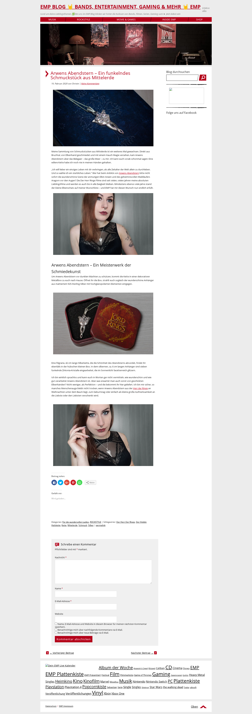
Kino (78, 681)
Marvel (104, 681)
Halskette (56, 525)
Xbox (107, 693)
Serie (120, 687)
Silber (91, 525)
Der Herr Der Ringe (125, 522)
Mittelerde (72, 525)
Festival (105, 675)
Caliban (160, 668)
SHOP (199, 19)
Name (59, 588)
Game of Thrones (143, 675)
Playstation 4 (73, 687)
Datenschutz (50, 706)
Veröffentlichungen (78, 693)
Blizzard (151, 668)
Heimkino (63, 681)
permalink (100, 525)
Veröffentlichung (55, 693)
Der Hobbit (141, 522)
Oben (194, 707)
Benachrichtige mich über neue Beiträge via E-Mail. (83, 632)
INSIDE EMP (169, 19)
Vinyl (97, 692)
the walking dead (173, 687)
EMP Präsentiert (92, 675)
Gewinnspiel (176, 675)
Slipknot (145, 687)
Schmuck (83, 525)
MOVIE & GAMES (126, 19)
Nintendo (139, 681)
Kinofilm (91, 681)
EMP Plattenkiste (64, 674)
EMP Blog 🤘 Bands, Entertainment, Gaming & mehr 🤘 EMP (120, 6)
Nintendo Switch (156, 681)
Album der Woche (116, 667)
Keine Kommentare (90, 83)
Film (114, 674)
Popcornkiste (94, 686)
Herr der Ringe (140, 388)
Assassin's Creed (141, 668)
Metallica (114, 681)
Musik (125, 681)
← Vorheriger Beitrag (62, 652)
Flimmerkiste (126, 675)
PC (170, 681)
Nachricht (61, 557)
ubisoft (193, 687)
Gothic (185, 675)
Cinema (177, 668)
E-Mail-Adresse (63, 601)
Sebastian (112, 687)
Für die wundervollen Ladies (75, 522)
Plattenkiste (186, 680)
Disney (186, 668)
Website (59, 613)
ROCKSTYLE (83, 19)
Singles (136, 687)
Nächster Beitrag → (142, 652)
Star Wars (156, 687)
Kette (64, 525)
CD (168, 667)
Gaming (161, 674)
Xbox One (117, 693)
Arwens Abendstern (129, 173)
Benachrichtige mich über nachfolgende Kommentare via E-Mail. (90, 629)
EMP (194, 667)
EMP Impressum (66, 706)
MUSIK (52, 19)
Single (127, 687)
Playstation (54, 686)
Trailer (186, 687)
